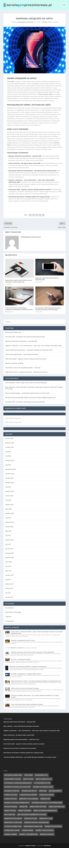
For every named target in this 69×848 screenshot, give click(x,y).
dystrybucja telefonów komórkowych (18, 783)
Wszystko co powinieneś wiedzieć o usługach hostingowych (28, 666)
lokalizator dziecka (46, 795)
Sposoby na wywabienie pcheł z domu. (23, 640)
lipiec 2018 (8, 562)
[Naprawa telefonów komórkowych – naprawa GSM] (49, 267)
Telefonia (44, 22)
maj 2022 (8, 518)
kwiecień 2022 (9, 522)
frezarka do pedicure (11, 791)
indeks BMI (42, 791)
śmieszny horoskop (47, 834)
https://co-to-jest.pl (16, 648)
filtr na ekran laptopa (42, 783)
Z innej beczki (9, 621)
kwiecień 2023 (9, 491)
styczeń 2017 (9, 597)
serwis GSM (23, 806)
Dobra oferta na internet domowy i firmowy (25, 688)
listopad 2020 (9, 553)
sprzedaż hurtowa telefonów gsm (36, 822)
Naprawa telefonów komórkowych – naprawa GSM (24, 156)
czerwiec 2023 (9, 482)
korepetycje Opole (10, 795)
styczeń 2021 (9, 549)
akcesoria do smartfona (13, 775)
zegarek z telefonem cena (28, 834)
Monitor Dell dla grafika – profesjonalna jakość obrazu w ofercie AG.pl (27, 393)
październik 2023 (10, 469)
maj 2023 (8, 487)
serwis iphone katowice (38, 806)
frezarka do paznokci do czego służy (17, 787)
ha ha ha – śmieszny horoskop (20, 659)
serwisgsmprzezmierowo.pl (25, 22)
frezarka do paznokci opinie (43, 787)
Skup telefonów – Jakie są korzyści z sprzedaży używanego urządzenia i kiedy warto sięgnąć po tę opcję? (34, 388)
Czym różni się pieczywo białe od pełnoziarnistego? (27, 704)
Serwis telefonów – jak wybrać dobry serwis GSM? (24, 163)
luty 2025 (8, 456)
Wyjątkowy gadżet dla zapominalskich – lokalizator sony (21, 739)
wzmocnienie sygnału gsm (33, 826)
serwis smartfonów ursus (13, 332)
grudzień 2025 (9, 443)
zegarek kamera (27, 830)
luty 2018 (8, 566)
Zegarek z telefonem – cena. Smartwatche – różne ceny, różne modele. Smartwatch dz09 (33, 345)
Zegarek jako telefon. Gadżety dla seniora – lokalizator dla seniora (26, 372)
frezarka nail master (29, 791)
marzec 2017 (9, 588)
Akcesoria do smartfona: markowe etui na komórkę (19, 748)
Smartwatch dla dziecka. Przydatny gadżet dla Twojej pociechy (29, 197)
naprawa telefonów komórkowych (16, 803)
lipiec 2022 (8, 509)
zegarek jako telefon (11, 830)
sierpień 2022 (9, 504)
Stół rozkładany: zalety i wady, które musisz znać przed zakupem (26, 382)
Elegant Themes (30, 845)
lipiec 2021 (8, 531)
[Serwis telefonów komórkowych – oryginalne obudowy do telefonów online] (19, 296)
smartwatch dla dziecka (13, 818)
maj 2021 (8, 535)
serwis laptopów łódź (56, 806)
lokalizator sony (10, 799)
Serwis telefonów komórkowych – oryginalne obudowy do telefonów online (19, 308)
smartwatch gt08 (45, 818)
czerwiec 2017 (9, 575)
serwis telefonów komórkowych (45, 810)
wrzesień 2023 (9, 473)
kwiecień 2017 (9, 584)
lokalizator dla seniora (28, 795)
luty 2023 (8, 500)
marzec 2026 (9, 438)
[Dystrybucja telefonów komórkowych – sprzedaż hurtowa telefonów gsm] (49, 296)
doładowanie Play (41, 775)
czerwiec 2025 (9, 447)
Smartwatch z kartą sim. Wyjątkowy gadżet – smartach (22, 367)
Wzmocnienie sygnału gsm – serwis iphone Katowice (21, 354)
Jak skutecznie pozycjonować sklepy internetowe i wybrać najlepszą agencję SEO (30, 397)
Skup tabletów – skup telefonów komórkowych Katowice (21, 726)
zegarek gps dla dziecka (53, 826)
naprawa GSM (45, 799)
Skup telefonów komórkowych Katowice (32, 814)
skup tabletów (9, 814)
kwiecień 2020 (9, 557)
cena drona (28, 775)
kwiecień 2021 (9, 540)
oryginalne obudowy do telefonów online (47, 803)
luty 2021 (8, 544)
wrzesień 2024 (9, 460)
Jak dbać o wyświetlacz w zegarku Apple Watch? (26, 674)
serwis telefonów (24, 810)
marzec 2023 (9, 496)
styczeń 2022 (9, 526)
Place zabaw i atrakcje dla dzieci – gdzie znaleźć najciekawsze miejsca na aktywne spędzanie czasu (37, 632)
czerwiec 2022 (9, 513)
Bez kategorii (9, 608)
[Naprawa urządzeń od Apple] (34, 50)
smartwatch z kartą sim (13, 822)
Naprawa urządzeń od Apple (14, 363)
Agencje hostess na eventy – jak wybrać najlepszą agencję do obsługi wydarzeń (36, 681)
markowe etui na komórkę (28, 799)
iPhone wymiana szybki (45, 94)
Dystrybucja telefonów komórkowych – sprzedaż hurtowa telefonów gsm (32, 170)
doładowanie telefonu (12, 779)
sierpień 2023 (9, 478)
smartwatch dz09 (30, 818)
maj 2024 (8, 465)
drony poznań (28, 779)
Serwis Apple (10, 81)
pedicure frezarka (10, 806)
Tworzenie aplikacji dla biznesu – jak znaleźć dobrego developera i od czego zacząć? (35, 696)
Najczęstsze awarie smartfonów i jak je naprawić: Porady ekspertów (18, 281)
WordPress (47, 845)
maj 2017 (8, 579)
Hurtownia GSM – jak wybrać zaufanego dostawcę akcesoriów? (25, 337)
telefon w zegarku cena (12, 826)
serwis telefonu (10, 810)
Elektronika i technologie (13, 612)
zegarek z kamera (10, 834)
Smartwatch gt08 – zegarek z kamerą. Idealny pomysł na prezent (29, 189)
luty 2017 (8, 593)
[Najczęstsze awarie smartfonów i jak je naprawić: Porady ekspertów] (19, 268)
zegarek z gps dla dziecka (44, 830)
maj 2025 (8, 451)
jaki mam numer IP (55, 791)
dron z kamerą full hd (44, 779)
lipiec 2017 (8, 571)
